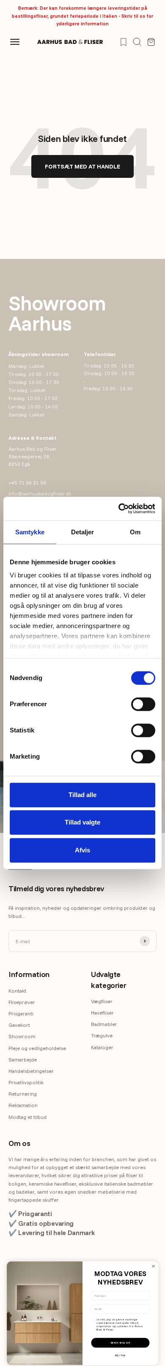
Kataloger (102, 1047)
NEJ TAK (120, 1355)
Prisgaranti (20, 1013)
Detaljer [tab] (82, 532)
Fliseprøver (21, 1002)
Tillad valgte (82, 822)
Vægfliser (102, 1001)
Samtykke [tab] (29, 532)
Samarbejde (22, 1059)
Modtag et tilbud (27, 1117)
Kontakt (17, 991)
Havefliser (102, 1013)
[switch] (143, 704)
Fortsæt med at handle (82, 166)
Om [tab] (135, 532)
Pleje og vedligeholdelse (37, 1048)
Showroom (22, 1036)
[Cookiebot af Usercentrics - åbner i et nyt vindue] (118, 508)
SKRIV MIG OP (120, 1342)
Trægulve (102, 1035)
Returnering (22, 1094)
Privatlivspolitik (26, 1082)
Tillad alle (82, 794)
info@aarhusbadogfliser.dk (39, 493)
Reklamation (23, 1105)
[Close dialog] (154, 1266)
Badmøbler (104, 1024)
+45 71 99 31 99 (27, 482)
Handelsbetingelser (31, 1071)
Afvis (82, 850)
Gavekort (19, 1025)
